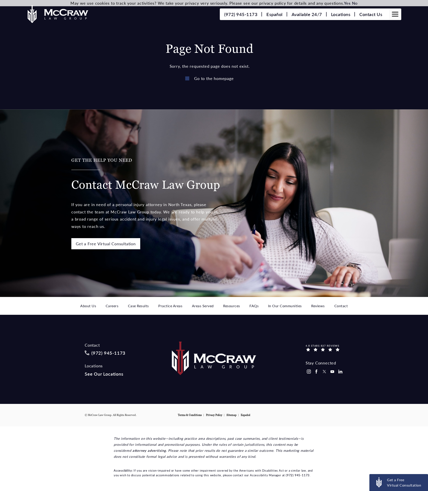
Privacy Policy (214, 415)
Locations (341, 14)
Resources (231, 306)
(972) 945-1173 (298, 475)
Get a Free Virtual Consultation (106, 243)
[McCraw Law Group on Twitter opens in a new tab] (324, 371)
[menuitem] (308, 371)
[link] (241, 14)
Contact (341, 306)
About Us (88, 306)
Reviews (318, 306)
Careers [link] (112, 306)
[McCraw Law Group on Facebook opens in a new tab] (316, 371)
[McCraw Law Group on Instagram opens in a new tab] (308, 371)
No (355, 3)
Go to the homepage (214, 78)
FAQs (254, 306)
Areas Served (203, 306)
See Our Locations (104, 374)
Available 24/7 (307, 14)
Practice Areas (170, 306)
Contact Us (370, 14)
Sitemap (231, 415)
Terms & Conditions (190, 415)
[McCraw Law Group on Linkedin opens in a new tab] (340, 371)
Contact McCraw (145, 174)
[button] (395, 14)
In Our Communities (285, 306)
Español (274, 14)
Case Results (138, 306)
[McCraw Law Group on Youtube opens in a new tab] (332, 371)
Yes (347, 3)
